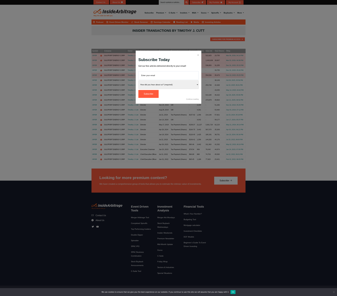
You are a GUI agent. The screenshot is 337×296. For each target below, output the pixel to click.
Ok (233, 292)
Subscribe (148, 94)
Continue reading (192, 99)
